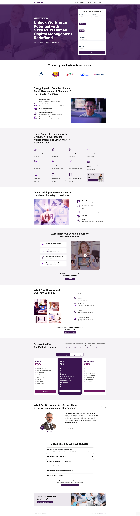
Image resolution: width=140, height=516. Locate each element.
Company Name (82, 37)
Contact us (48, 251)
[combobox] (80, 35)
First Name (81, 14)
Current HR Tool (82, 46)
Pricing (99, 2)
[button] (101, 407)
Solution (94, 2)
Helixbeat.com (103, 513)
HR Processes (88, 2)
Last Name (94, 14)
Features (82, 2)
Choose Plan (45, 391)
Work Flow (76, 2)
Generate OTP (82, 23)
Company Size (82, 41)
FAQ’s (104, 2)
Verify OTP (82, 30)
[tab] (63, 354)
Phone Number (82, 32)
